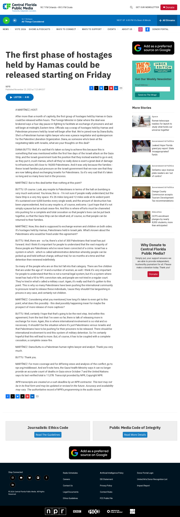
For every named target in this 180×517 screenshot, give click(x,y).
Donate (170, 7)
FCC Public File (106, 498)
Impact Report (143, 486)
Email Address (142, 85)
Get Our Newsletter (147, 7)
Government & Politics (163, 141)
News (6, 29)
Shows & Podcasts (39, 29)
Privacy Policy (106, 486)
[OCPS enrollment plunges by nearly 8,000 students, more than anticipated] (141, 217)
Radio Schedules (70, 473)
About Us (127, 29)
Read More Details (135, 434)
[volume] (14, 20)
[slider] (19, 20)
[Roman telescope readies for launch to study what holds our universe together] (141, 122)
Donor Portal (160, 29)
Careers (66, 479)
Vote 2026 (20, 29)
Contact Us (68, 486)
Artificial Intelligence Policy (111, 473)
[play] (6, 20)
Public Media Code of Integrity (135, 427)
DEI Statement (106, 479)
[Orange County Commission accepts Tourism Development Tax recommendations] (141, 192)
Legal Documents (70, 492)
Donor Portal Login (145, 473)
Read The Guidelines (48, 434)
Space (155, 116)
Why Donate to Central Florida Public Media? (153, 249)
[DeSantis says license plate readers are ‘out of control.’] (141, 171)
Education (157, 212)
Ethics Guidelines (70, 498)
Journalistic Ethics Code (47, 427)
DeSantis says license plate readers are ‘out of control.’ (163, 173)
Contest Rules (106, 492)
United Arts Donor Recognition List (152, 479)
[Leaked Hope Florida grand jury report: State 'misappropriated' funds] (141, 146)
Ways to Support (92, 29)
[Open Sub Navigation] (11, 29)
